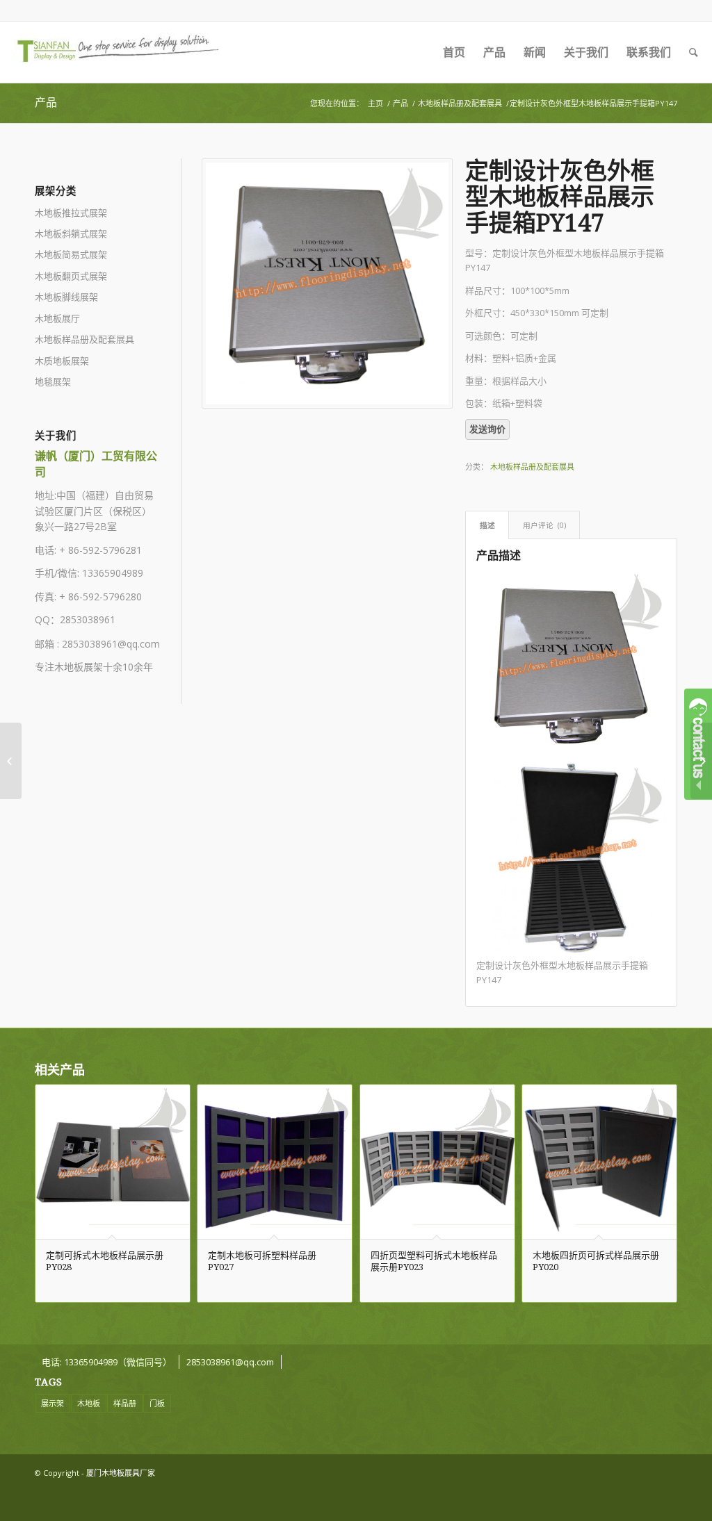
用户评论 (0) (544, 525)
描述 (487, 525)
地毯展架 (53, 381)
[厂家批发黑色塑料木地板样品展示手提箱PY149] (11, 761)
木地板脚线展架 (66, 296)
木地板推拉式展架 (71, 212)
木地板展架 (78, 666)
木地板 (88, 1403)
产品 (46, 102)
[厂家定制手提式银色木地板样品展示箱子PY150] (701, 761)
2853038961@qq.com (111, 643)
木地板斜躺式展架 (71, 233)
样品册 (124, 1403)
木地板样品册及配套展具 (460, 103)
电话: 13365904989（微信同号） (107, 1362)
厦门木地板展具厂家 (120, 1472)
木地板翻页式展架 (71, 276)
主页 (375, 103)
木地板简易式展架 (71, 254)
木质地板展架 (62, 360)
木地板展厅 (57, 318)
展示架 (52, 1403)
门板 (157, 1403)
